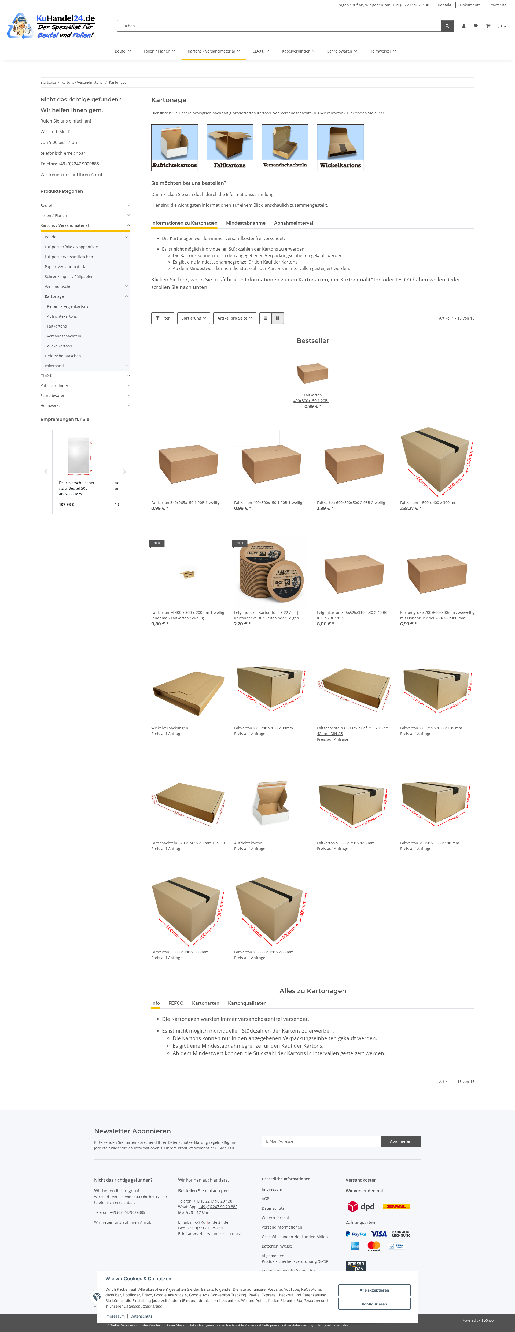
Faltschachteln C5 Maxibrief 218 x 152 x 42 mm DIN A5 (352, 730)
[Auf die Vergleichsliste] (202, 434)
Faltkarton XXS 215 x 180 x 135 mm (431, 727)
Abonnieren (400, 1141)
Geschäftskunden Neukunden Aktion (295, 1236)
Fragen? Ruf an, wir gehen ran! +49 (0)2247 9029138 (383, 5)
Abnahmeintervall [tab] (294, 223)
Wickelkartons (59, 345)
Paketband (54, 365)
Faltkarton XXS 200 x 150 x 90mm (263, 727)
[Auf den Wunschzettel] (216, 434)
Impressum (115, 1316)
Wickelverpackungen (169, 727)
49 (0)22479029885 (128, 1212)
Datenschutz (141, 1316)
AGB (265, 1198)
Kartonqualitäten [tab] (247, 1003)
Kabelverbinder (54, 385)
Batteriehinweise (277, 1246)
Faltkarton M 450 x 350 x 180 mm (429, 842)
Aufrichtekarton (248, 842)
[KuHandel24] (54, 26)
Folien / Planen (54, 215)
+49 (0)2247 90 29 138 (213, 1201)
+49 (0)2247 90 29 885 (218, 1206)
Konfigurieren (374, 1304)
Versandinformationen (282, 1227)
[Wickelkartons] (340, 147)
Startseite (497, 5)
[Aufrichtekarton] (174, 147)
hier (183, 279)
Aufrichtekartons (62, 316)
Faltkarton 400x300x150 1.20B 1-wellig (268, 502)
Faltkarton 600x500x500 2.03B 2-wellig (351, 502)
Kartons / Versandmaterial (65, 225)
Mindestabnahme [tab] (246, 223)
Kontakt (444, 5)
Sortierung (191, 318)
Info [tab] (155, 1003)
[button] (464, 26)
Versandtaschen (59, 286)
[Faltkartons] (230, 147)
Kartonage (54, 296)
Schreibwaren (53, 395)
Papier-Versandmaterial (66, 266)
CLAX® (47, 375)
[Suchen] (447, 26)
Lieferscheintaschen (63, 355)
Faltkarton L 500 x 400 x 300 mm (429, 502)
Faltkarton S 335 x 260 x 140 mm (346, 842)
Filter (164, 318)
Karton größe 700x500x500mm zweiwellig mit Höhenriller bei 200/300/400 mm (437, 615)
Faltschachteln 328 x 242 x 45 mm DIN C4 (188, 842)
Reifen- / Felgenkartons (68, 306)
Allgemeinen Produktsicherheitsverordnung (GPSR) (295, 1258)
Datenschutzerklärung (188, 1142)
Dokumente (470, 5)
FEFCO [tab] (175, 1003)
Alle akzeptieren (374, 1290)
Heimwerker (51, 405)
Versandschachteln (64, 336)
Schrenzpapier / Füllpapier (69, 276)
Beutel (46, 205)
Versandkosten (361, 1180)
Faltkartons (57, 326)
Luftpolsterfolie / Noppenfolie (71, 246)
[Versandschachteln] (285, 147)
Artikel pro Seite (232, 318)
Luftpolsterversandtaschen (69, 256)
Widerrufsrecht (275, 1217)
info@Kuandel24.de (209, 1222)
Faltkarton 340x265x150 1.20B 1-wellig (185, 502)
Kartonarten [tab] (205, 1003)
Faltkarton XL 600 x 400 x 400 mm (264, 952)
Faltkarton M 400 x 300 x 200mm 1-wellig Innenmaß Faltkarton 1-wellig (187, 615)
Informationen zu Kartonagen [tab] (184, 223)
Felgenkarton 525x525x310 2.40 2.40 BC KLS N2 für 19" (352, 615)
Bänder (51, 236)
